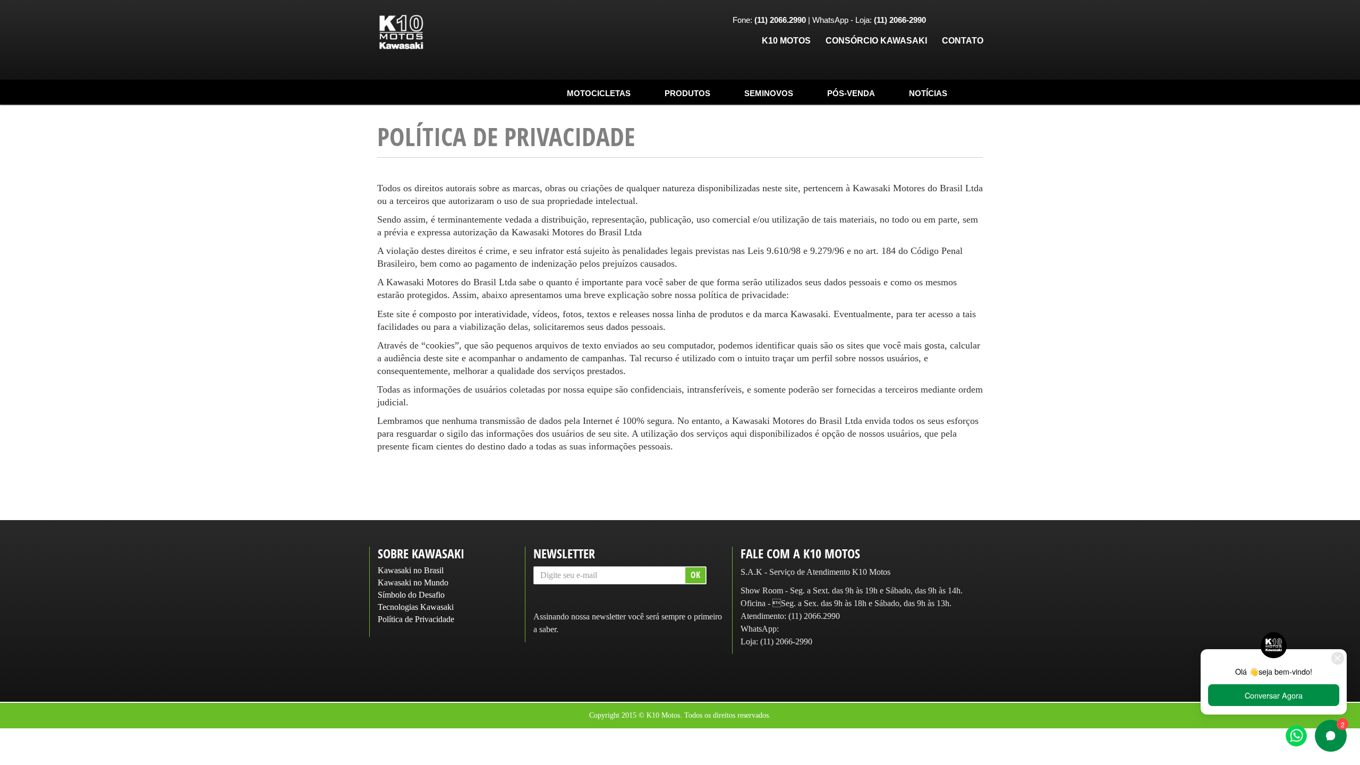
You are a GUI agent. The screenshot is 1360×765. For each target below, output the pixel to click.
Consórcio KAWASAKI (876, 40)
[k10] (401, 33)
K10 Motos (786, 40)
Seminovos (768, 93)
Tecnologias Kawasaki (416, 606)
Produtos (687, 93)
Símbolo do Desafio (411, 594)
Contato (962, 40)
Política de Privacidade (416, 619)
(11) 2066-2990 (786, 641)
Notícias (928, 93)
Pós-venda (851, 93)
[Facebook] (942, 21)
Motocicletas (599, 93)
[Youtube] (975, 21)
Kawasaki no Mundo (413, 582)
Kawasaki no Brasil (411, 570)
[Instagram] (958, 21)
